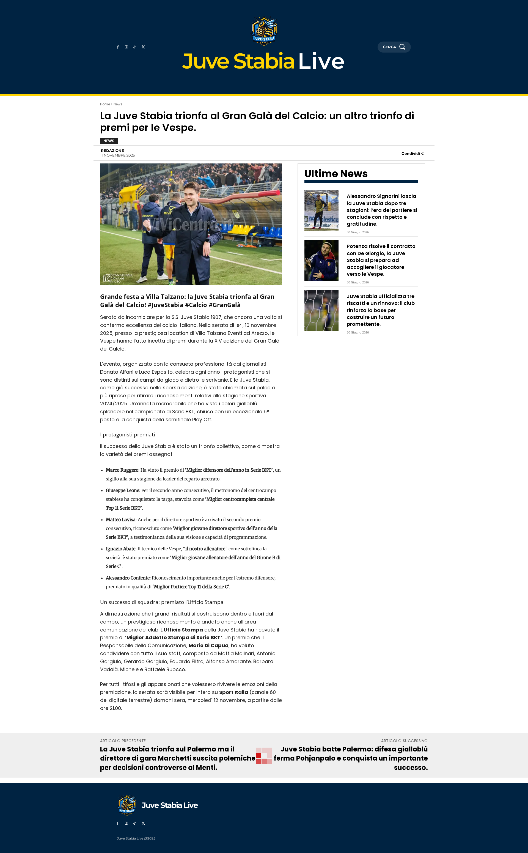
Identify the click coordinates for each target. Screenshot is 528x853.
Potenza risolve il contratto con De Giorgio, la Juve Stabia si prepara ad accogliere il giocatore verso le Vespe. (381, 260)
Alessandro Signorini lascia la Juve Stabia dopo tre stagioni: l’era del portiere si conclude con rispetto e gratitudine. (382, 210)
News (118, 104)
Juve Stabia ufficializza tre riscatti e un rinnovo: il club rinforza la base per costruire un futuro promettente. (381, 310)
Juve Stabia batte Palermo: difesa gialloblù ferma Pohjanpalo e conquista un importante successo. (351, 758)
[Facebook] (118, 47)
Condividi (411, 153)
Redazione (112, 150)
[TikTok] (135, 47)
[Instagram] (126, 47)
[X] (143, 47)
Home (105, 104)
